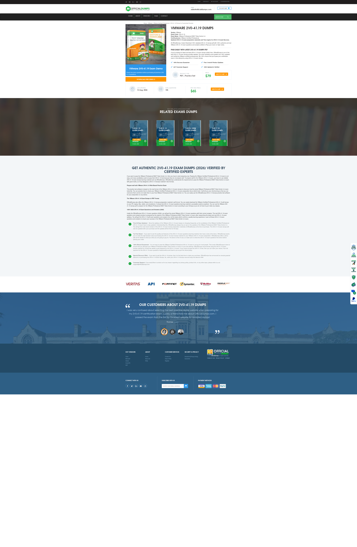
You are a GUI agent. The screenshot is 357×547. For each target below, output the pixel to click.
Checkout (206, 1)
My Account (214, 1)
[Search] (228, 17)
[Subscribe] (186, 386)
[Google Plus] (133, 2)
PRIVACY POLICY (220, 358)
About (137, 16)
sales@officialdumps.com (201, 9)
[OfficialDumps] (138, 9)
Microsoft (128, 358)
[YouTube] (137, 2)
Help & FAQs (168, 358)
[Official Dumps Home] (219, 352)
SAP (127, 365)
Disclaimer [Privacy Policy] (191, 356)
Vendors (146, 16)
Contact (164, 16)
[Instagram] (140, 2)
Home (130, 16)
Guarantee (187, 358)
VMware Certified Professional (161, 23)
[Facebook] (129, 2)
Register (167, 361)
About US (147, 358)
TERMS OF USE (211, 358)
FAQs (156, 16)
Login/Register (225, 1)
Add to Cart (220, 74)
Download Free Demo (145, 79)
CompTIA (128, 363)
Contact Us (168, 356)
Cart (199, 1)
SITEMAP (227, 358)
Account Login (223, 8)
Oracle (127, 361)
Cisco (127, 356)
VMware (150, 23)
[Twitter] (126, 2)
